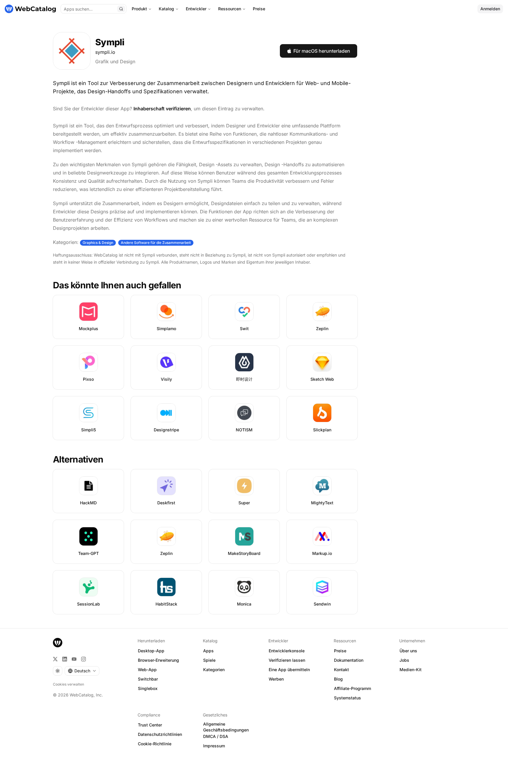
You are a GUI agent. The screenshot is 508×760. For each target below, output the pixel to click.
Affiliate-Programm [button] (352, 688)
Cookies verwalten (68, 684)
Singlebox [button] (148, 688)
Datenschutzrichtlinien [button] (160, 734)
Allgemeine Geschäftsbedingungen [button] (226, 727)
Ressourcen (229, 8)
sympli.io (105, 52)
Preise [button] (340, 650)
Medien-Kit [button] (411, 669)
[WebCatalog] (57, 642)
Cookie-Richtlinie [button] (154, 743)
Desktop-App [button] (151, 650)
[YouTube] (74, 659)
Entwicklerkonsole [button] (287, 650)
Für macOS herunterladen (321, 51)
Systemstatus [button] (347, 697)
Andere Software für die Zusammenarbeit (156, 242)
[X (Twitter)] (55, 659)
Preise (259, 8)
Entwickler (196, 8)
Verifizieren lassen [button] (287, 660)
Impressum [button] (214, 745)
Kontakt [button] (341, 669)
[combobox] (82, 671)
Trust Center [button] (150, 724)
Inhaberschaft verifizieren (162, 109)
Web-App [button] (147, 669)
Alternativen (78, 459)
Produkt (139, 8)
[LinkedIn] (64, 659)
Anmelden (490, 8)
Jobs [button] (404, 660)
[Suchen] (121, 8)
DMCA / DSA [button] (215, 736)
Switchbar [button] (148, 678)
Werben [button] (276, 678)
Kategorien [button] (214, 669)
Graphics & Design (98, 242)
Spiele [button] (209, 660)
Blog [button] (338, 678)
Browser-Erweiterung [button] (158, 660)
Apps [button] (208, 650)
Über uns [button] (408, 650)
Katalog (166, 8)
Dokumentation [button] (348, 660)
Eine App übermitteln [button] (289, 669)
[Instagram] (83, 659)
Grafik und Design (115, 61)
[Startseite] (30, 9)
